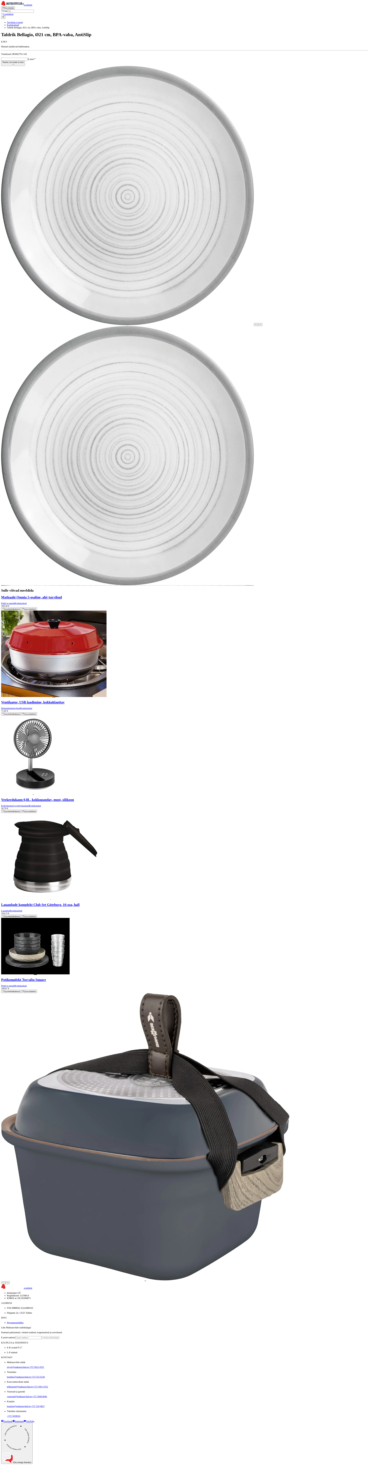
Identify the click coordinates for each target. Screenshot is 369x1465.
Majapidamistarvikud (10, 708)
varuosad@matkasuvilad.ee (19, 1396)
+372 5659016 (13, 1416)
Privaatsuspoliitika (15, 1322)
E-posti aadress (8, 1337)
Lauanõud (5, 911)
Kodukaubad (13, 25)
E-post (31, 59)
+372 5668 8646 (39, 1396)
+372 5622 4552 (36, 1367)
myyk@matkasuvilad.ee (18, 1367)
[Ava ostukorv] (3, 17)
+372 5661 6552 (40, 1387)
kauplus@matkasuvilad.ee (19, 1406)
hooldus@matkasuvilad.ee (19, 1377)
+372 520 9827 (38, 1406)
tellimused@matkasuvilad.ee (20, 1387)
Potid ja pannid (8, 603)
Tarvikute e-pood (14, 22)
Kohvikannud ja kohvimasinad (15, 806)
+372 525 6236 (38, 1377)
